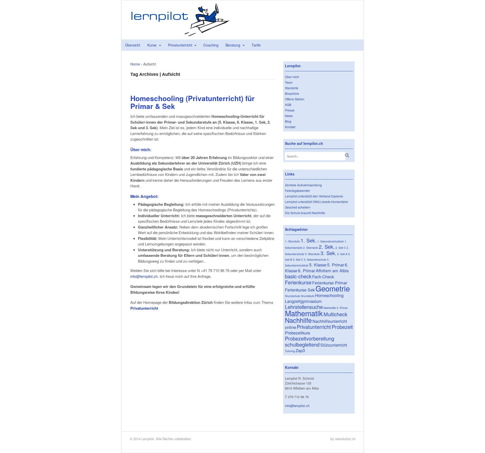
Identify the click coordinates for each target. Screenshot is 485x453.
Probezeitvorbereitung (309, 338)
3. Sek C (298, 259)
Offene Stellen (294, 99)
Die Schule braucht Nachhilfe (305, 213)
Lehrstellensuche (304, 306)
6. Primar (306, 270)
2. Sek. (327, 246)
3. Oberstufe (312, 254)
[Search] (347, 155)
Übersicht (132, 45)
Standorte (291, 88)
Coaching (211, 45)
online (290, 327)
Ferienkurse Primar (329, 283)
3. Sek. (328, 253)
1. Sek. (309, 240)
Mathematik (304, 313)
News (289, 116)
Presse (290, 110)
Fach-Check (323, 277)
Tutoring (290, 351)
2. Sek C (340, 248)
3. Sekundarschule (315, 259)
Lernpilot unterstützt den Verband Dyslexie (314, 196)
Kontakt (290, 127)
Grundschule (292, 296)
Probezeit (342, 326)
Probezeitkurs (297, 333)
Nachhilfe (298, 320)
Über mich (292, 77)
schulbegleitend (302, 344)
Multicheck (335, 314)
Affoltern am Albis (332, 270)
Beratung (233, 45)
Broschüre (292, 93)
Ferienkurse (298, 282)
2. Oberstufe (310, 248)
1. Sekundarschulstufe (330, 241)
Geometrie (333, 288)
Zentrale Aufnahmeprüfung (303, 185)
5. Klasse (317, 265)
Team (289, 82)
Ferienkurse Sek (300, 290)
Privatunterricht (180, 45)
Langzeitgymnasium (303, 301)
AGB (288, 104)
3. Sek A (342, 254)
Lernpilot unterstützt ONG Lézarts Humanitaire (316, 201)
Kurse (152, 45)
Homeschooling (329, 295)
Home (135, 63)
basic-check (298, 276)
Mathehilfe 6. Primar (336, 308)
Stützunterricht (333, 345)
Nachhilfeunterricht (329, 321)
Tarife (256, 45)
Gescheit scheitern (297, 207)
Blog (288, 121)
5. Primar (335, 265)
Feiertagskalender (297, 190)
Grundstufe (307, 296)
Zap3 (300, 350)
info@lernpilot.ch (144, 276)
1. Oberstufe (292, 241)
